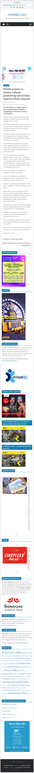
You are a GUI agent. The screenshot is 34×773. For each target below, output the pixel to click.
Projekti (16, 674)
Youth (23, 690)
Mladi (25, 663)
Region (4, 676)
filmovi (12, 658)
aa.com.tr (12, 233)
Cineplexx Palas (7, 656)
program (7, 673)
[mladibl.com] (4, 24)
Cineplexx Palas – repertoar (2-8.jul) (29, 558)
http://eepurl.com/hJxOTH (22, 643)
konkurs (15, 664)
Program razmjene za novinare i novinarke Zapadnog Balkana (16, 244)
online (13, 666)
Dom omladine (18, 656)
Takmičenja (6, 85)
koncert (27, 660)
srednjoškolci (24, 679)
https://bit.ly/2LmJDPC (11, 360)
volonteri (22, 688)
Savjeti (9, 679)
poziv (20, 670)
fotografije (7, 104)
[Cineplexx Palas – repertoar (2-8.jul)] (15, 555)
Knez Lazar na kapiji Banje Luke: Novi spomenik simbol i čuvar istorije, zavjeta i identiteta (29, 503)
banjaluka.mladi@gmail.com (9, 625)
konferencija (6, 663)
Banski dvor (26, 653)
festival (5, 658)
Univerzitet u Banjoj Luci (12, 688)
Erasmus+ (28, 656)
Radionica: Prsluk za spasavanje (13, 239)
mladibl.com (17, 14)
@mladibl (8, 711)
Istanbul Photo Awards (14, 104)
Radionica (25, 674)
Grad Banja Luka (22, 658)
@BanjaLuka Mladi (12, 714)
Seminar (17, 679)
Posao (10, 670)
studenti (21, 681)
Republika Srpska (21, 676)
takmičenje (22, 104)
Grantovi (5, 660)
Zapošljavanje (17, 693)
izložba (11, 660)
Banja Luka (11, 652)
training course (16, 685)
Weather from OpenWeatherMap (17, 750)
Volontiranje (7, 690)
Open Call (22, 667)
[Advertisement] (17, 48)
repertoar (12, 676)
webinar (17, 690)
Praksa (26, 670)
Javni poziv (19, 660)
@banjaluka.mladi (12, 704)
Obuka (4, 667)
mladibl (13, 102)
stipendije (8, 682)
